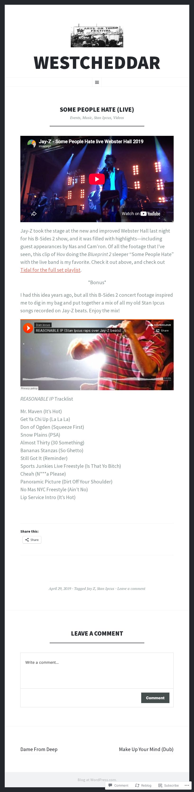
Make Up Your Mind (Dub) (146, 749)
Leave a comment (131, 588)
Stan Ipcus (102, 117)
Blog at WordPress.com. (97, 779)
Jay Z (91, 588)
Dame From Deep (38, 749)
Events (75, 117)
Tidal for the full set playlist (50, 269)
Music (87, 117)
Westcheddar (97, 62)
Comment (155, 697)
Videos (118, 117)
